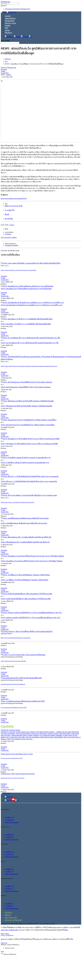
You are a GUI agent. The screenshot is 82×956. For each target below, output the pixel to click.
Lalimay (8, 75)
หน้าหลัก (7, 16)
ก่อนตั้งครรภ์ (9, 817)
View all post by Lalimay (9, 237)
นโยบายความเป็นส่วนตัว (13, 920)
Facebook (8, 234)
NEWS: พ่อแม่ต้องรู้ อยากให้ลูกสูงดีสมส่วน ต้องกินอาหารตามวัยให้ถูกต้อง (26, 289)
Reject (3, 933)
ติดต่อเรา (8, 915)
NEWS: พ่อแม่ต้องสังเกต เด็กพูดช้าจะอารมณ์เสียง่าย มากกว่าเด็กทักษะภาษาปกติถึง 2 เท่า (31, 305)
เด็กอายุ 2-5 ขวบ (10, 23)
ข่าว (6, 61)
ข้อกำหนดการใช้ (11, 917)
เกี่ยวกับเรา (8, 32)
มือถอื (7, 214)
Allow (7, 933)
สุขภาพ (7, 30)
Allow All (4, 943)
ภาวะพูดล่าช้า (10, 210)
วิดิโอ (6, 28)
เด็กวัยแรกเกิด (9, 21)
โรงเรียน (7, 25)
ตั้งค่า (66, 930)
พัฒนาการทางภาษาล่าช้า (14, 206)
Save (2, 951)
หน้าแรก (8, 59)
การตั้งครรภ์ (9, 820)
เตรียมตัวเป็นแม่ (10, 18)
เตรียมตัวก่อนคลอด (11, 822)
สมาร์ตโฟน (9, 218)
